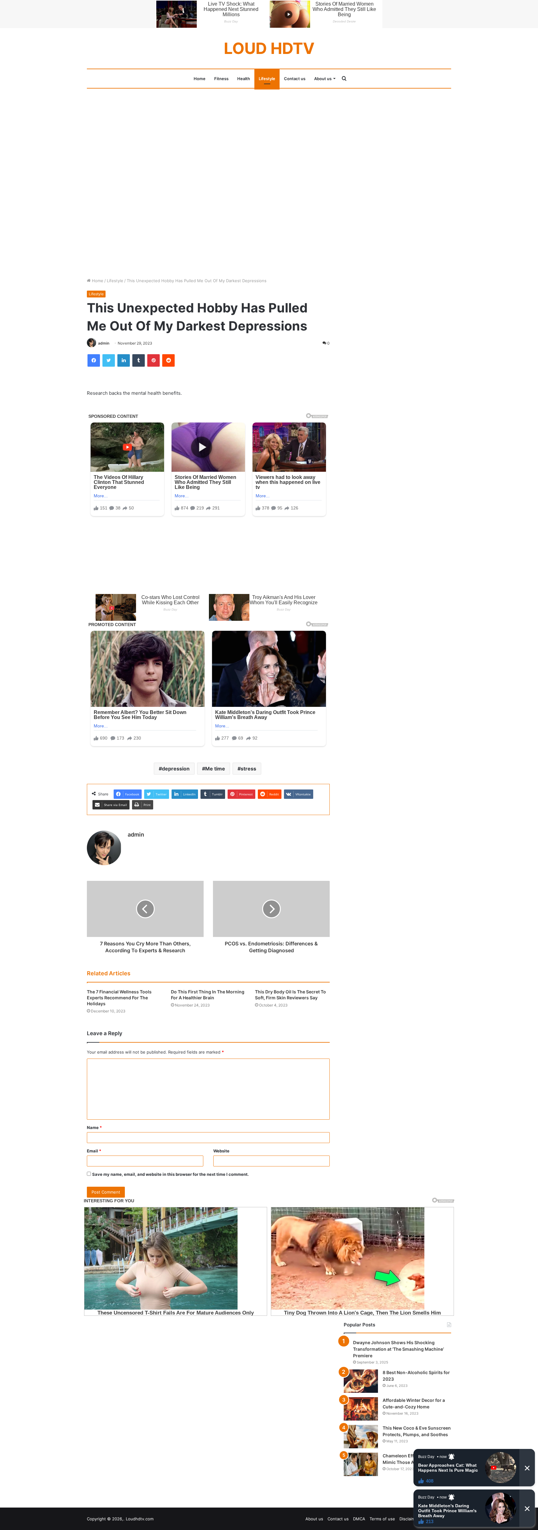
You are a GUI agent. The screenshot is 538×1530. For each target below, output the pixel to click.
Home (199, 78)
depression (176, 768)
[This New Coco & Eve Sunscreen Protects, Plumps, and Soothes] (361, 1436)
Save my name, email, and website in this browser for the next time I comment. (170, 1174)
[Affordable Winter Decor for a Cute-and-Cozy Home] (361, 1409)
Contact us (294, 78)
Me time (215, 768)
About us (323, 78)
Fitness (221, 78)
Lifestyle (267, 78)
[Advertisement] (269, 134)
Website (221, 1150)
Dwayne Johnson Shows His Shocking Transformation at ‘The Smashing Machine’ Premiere (398, 1349)
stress (248, 768)
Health (243, 78)
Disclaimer (409, 1518)
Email (94, 1150)
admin (103, 343)
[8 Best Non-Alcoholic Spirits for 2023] (361, 1381)
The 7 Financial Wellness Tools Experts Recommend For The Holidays (119, 997)
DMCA (359, 1518)
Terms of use (382, 1518)
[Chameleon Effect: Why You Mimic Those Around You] (361, 1464)
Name (94, 1127)
